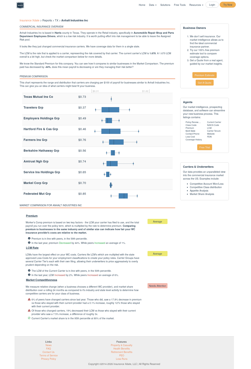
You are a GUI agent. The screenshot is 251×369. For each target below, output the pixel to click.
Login (212, 4)
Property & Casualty (121, 345)
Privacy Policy (48, 358)
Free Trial (204, 147)
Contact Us (48, 352)
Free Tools (180, 4)
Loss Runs (121, 358)
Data (152, 4)
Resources (195, 4)
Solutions (165, 4)
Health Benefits (121, 348)
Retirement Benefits (121, 352)
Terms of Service (48, 355)
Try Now (227, 4)
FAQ (48, 348)
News (49, 345)
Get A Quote (204, 82)
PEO (121, 355)
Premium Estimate (204, 75)
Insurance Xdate (29, 20)
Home (142, 4)
